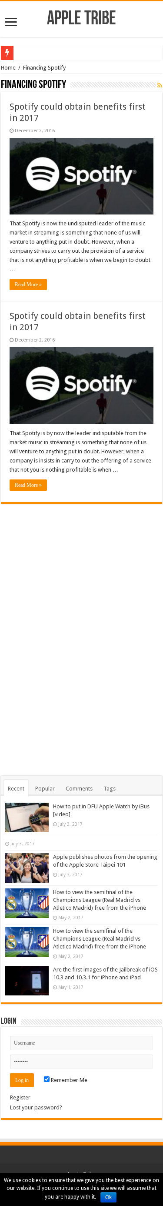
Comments (79, 788)
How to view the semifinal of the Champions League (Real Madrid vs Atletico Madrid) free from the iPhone (99, 900)
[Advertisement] (82, 634)
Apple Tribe (81, 19)
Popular (45, 788)
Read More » (28, 284)
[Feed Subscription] (159, 85)
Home (8, 67)
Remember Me (68, 1080)
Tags (109, 788)
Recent (16, 788)
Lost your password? (36, 1107)
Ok (108, 1197)
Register (20, 1097)
